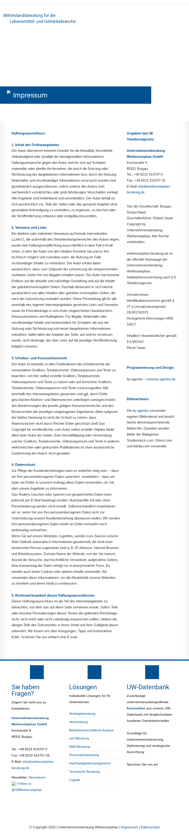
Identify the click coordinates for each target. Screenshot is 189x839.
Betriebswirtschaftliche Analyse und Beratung (91, 734)
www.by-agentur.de (161, 379)
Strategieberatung (82, 713)
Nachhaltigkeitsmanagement (90, 763)
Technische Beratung (84, 771)
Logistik (74, 780)
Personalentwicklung (84, 755)
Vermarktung (78, 722)
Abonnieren (36, 777)
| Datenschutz (149, 827)
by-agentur (141, 410)
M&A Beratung (79, 746)
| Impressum (129, 827)
